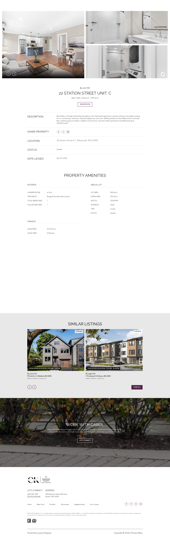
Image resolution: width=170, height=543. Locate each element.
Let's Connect (94, 504)
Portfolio (52, 504)
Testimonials (65, 504)
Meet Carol (40, 504)
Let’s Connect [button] (85, 440)
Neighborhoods (79, 504)
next (34, 387)
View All (137, 387)
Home (29, 504)
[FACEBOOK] (126, 504)
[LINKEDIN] (136, 504)
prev (29, 387)
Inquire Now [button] (85, 104)
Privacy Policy (137, 533)
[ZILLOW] (141, 504)
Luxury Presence (44, 533)
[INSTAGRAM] (131, 504)
